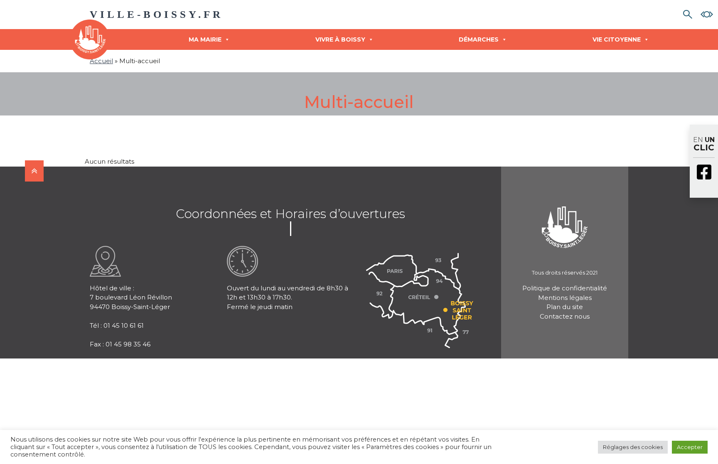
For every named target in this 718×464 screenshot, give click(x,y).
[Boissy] (565, 216)
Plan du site (564, 307)
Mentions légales (565, 298)
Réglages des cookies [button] (633, 447)
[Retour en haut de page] (34, 171)
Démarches (479, 39)
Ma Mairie (205, 39)
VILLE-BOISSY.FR (156, 14)
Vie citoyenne (617, 39)
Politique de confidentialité (564, 288)
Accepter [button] (690, 447)
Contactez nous (565, 316)
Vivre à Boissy (340, 39)
